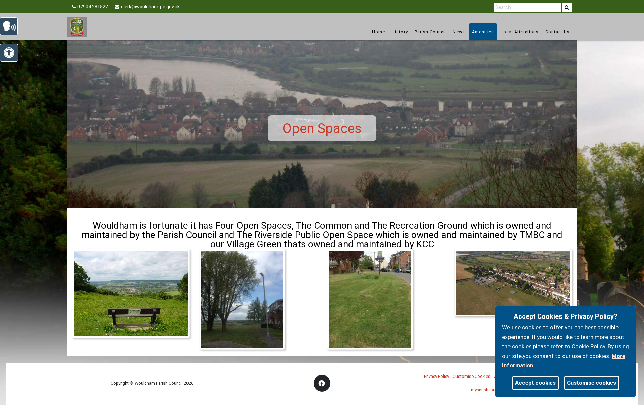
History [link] (400, 31)
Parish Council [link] (430, 31)
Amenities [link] (483, 31)
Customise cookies (591, 382)
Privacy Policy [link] (436, 376)
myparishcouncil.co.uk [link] (492, 389)
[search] (567, 7)
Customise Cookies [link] (471, 376)
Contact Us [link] (557, 31)
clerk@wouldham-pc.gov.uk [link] (150, 6)
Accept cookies (535, 382)
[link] (567, 7)
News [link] (459, 31)
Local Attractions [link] (520, 31)
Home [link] (378, 31)
